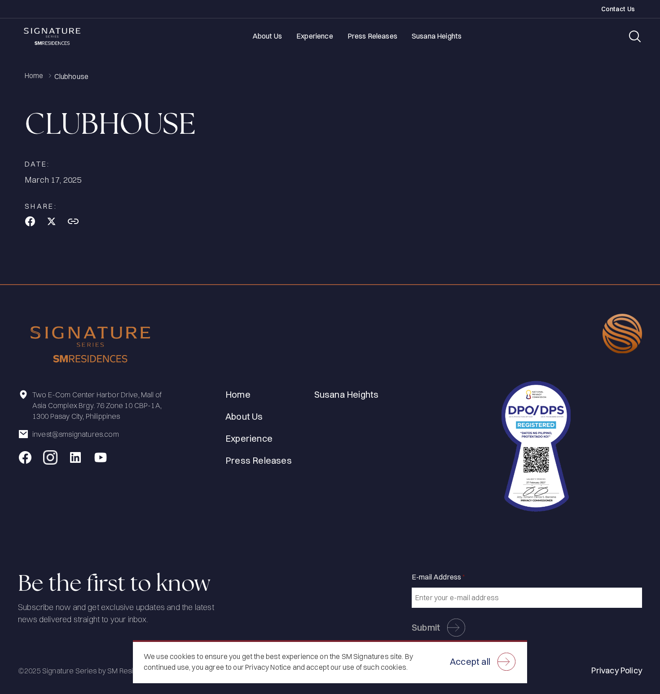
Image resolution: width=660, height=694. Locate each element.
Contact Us (618, 9)
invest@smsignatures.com (75, 434)
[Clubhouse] (30, 221)
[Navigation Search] (635, 36)
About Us (267, 36)
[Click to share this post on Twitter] (51, 221)
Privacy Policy (616, 670)
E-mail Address (439, 576)
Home (34, 75)
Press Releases (372, 36)
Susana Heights (437, 36)
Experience (314, 36)
